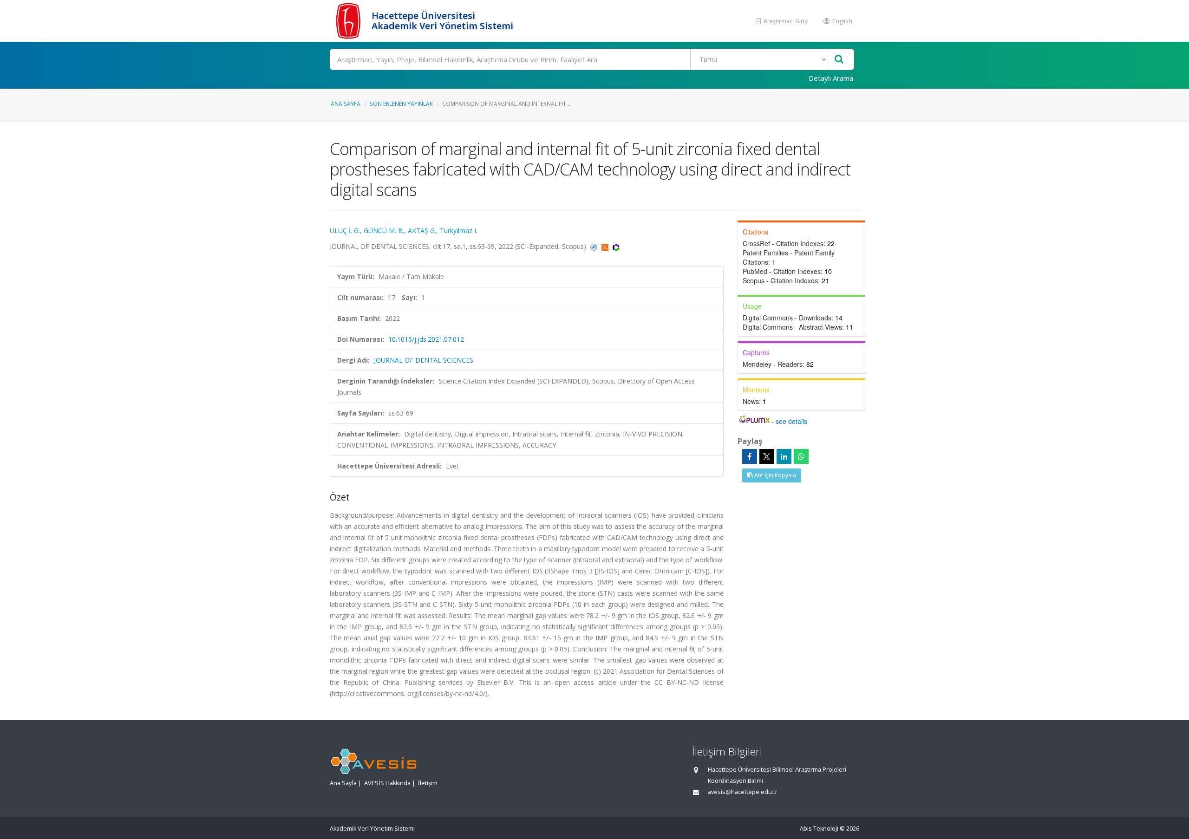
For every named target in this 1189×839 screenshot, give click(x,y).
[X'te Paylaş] (766, 456)
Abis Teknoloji (819, 828)
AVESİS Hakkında (387, 783)
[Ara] (839, 59)
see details (791, 421)
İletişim (428, 783)
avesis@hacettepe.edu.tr (742, 792)
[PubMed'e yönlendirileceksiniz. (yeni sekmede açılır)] (594, 246)
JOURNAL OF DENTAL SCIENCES (423, 360)
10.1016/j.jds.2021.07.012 (426, 339)
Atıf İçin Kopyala (774, 475)
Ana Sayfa (345, 103)
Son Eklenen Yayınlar (401, 103)
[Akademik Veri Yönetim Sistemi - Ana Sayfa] (349, 21)
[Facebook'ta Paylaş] (749, 456)
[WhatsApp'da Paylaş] (801, 456)
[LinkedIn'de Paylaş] (784, 456)
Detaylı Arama (831, 78)
